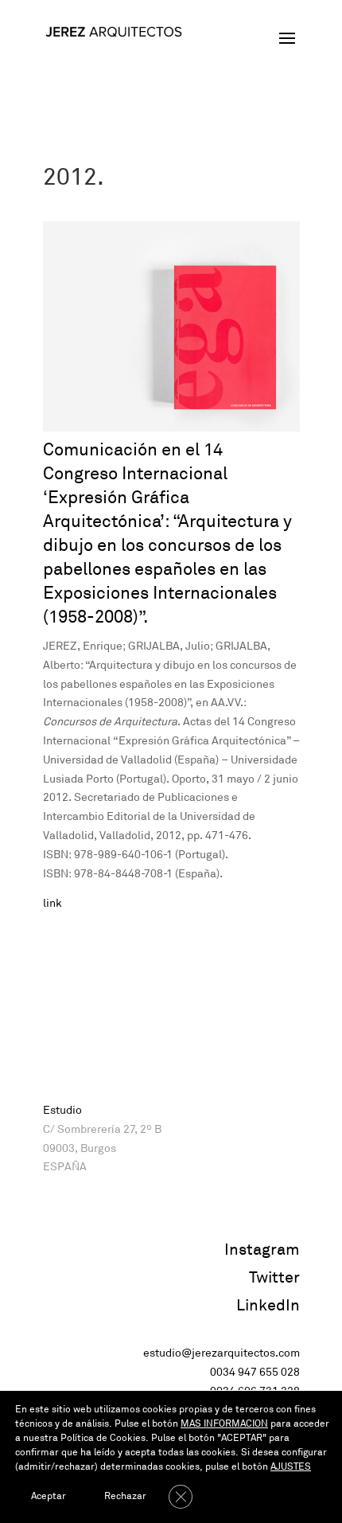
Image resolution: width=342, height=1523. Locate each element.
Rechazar (125, 1496)
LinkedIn (268, 1305)
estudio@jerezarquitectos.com (221, 1353)
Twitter (274, 1277)
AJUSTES (290, 1467)
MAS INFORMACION (224, 1424)
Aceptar (48, 1496)
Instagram (262, 1249)
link (52, 903)
